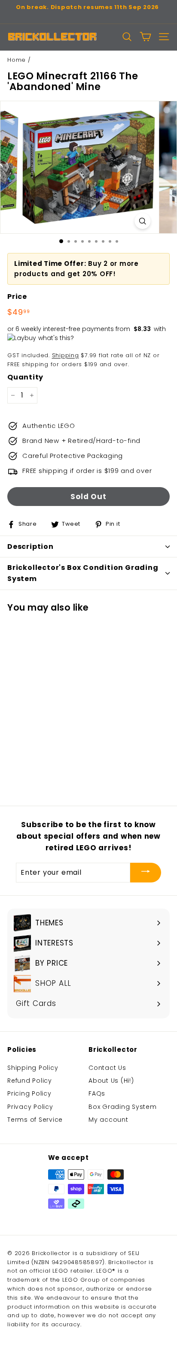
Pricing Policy (29, 1093)
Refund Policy (29, 1080)
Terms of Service (35, 1119)
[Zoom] (142, 221)
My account (108, 1119)
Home (16, 59)
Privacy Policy (30, 1106)
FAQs (96, 1093)
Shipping (65, 355)
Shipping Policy (32, 1067)
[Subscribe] (145, 872)
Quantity (25, 377)
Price (17, 296)
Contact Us (107, 1067)
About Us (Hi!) (111, 1080)
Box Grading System (122, 1106)
